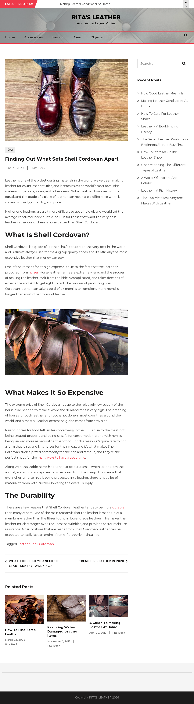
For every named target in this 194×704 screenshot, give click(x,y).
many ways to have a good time (61, 457)
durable (118, 507)
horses (33, 272)
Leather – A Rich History (159, 190)
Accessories (33, 37)
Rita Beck (38, 168)
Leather (24, 544)
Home (10, 37)
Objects (97, 37)
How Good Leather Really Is (162, 93)
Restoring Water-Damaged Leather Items (62, 631)
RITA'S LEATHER (96, 17)
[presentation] (186, 6)
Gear (77, 37)
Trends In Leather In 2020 (101, 561)
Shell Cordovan (42, 544)
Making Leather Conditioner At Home (85, 4)
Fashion (58, 37)
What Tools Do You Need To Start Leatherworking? (34, 563)
